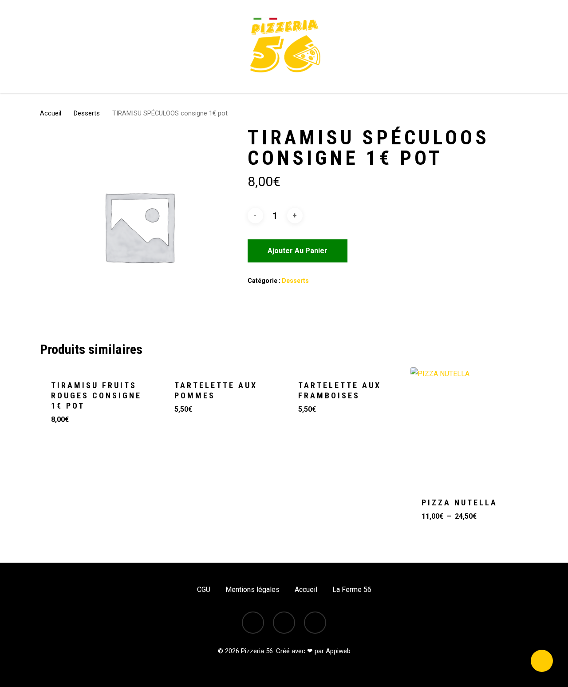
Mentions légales (252, 589)
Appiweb (338, 651)
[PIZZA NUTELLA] (469, 425)
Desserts (87, 113)
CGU (203, 589)
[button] (91, 524)
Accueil (50, 113)
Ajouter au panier (297, 250)
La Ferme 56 (351, 589)
